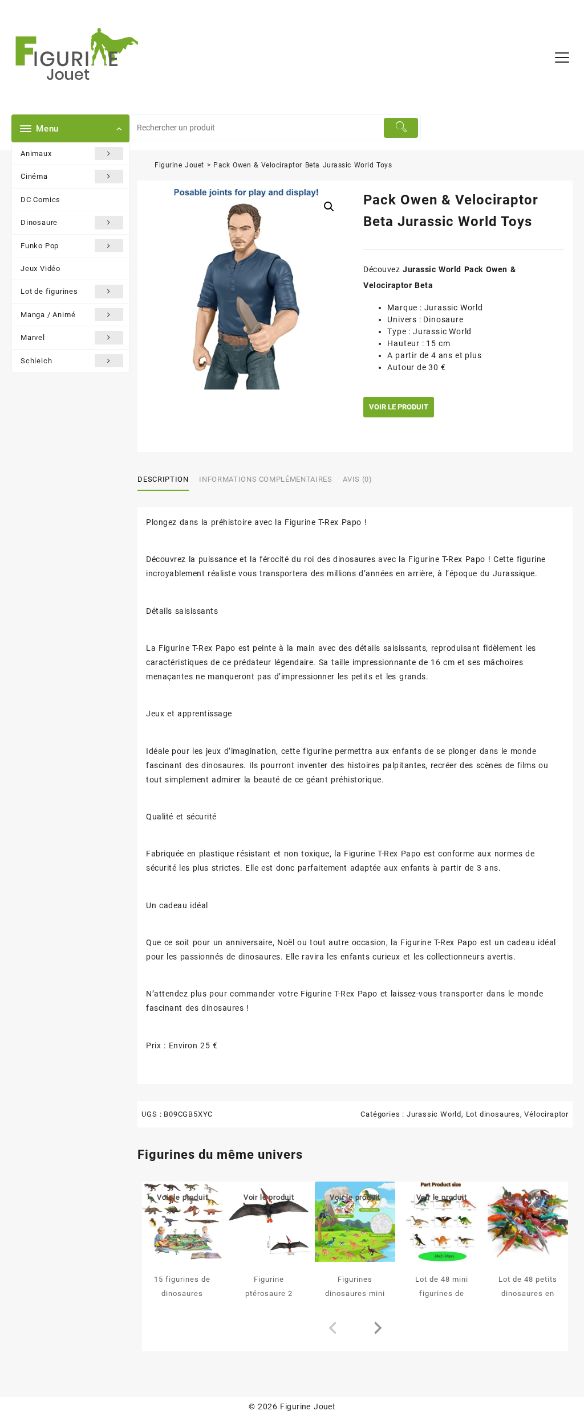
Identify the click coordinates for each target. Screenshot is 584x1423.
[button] (329, 206)
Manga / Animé (48, 314)
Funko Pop (40, 245)
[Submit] (401, 128)
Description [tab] (162, 479)
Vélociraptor (546, 1114)
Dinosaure (39, 222)
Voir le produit (398, 407)
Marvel (33, 337)
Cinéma (34, 176)
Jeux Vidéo (40, 268)
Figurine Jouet (179, 165)
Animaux (36, 153)
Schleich (36, 360)
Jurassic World (434, 1114)
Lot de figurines (49, 291)
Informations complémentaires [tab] (265, 479)
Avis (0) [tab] (357, 479)
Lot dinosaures (493, 1114)
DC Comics (40, 199)
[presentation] (332, 1328)
